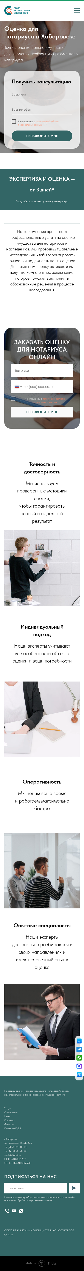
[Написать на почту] (79, 1075)
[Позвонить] (79, 1041)
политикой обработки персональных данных (38, 498)
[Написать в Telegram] (79, 1050)
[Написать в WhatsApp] (79, 1058)
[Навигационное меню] (77, 10)
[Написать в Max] (79, 1067)
